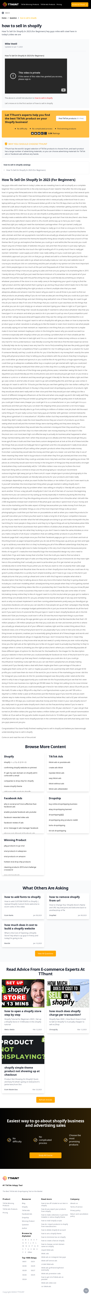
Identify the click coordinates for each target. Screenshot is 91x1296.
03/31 (33, 1261)
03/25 (33, 1275)
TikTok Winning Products (30, 4)
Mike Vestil (11, 43)
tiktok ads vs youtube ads (59, 762)
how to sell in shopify (28, 18)
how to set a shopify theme (51, 1233)
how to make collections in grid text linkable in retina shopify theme (54, 1216)
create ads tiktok (56, 767)
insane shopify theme (13, 786)
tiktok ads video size (48, 1283)
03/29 (33, 1266)
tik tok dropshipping (57, 830)
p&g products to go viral (14, 846)
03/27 (33, 1270)
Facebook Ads (27, 1214)
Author (24, 1228)
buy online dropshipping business (63, 804)
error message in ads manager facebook (21, 828)
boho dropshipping (57, 825)
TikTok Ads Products (48, 4)
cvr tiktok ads (46, 1286)
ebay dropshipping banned (60, 809)
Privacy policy (75, 1210)
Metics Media (9, 1029)
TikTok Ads (26, 1210)
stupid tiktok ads (47, 1250)
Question (13, 18)
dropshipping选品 (56, 814)
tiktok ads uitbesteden (58, 789)
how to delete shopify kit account (53, 1230)
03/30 (24, 1266)
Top (86, 1291)
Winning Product (28, 1221)
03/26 (24, 1275)
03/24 (24, 1279)
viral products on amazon (15, 856)
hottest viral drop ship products (17, 862)
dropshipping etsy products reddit (63, 820)
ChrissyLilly (53, 1029)
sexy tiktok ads (55, 778)
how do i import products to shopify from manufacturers (54, 1225)
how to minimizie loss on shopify (53, 1237)
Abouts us (74, 1203)
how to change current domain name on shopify (52, 1245)
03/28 (24, 1270)
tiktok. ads (45, 1253)
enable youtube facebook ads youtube (20, 812)
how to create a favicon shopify (52, 1241)
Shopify (25, 1207)
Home (4, 18)
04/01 (24, 1261)
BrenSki (7, 943)
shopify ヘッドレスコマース (15, 762)
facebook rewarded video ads (16, 817)
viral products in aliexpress (15, 851)
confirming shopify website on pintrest (20, 767)
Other (30, 1252)
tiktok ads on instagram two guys (53, 1257)
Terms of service (76, 1207)
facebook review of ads (14, 822)
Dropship (25, 1217)
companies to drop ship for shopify (19, 781)
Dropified (52, 915)
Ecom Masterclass (11, 1089)
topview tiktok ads (56, 773)
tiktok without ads (56, 783)
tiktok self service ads (49, 1261)
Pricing (59, 4)
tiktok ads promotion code (51, 1273)
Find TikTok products (71, 118)
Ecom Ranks (8, 915)
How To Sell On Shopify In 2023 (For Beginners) (26, 170)
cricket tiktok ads (47, 1264)
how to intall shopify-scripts (51, 1221)
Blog (23, 1203)
